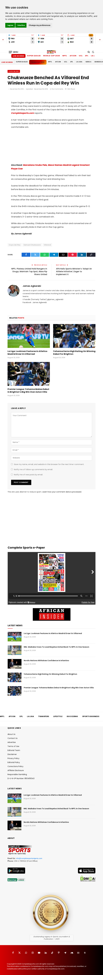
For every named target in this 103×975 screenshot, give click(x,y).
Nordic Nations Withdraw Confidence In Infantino (46, 660)
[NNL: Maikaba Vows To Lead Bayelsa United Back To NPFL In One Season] (14, 650)
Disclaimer (12, 754)
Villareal (47, 245)
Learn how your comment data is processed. (62, 492)
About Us (11, 734)
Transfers (43, 716)
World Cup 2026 (51, 56)
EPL (86, 56)
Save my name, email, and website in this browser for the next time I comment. (49, 464)
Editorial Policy (14, 762)
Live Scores (18, 56)
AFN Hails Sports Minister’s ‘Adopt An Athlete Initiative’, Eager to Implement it (74, 271)
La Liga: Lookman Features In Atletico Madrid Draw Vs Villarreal (27, 352)
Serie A (88, 62)
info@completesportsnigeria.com (29, 858)
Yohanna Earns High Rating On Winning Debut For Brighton (74, 352)
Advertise (12, 742)
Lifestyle (57, 716)
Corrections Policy (15, 766)
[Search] (88, 52)
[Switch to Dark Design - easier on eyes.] (92, 52)
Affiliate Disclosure (16, 770)
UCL (81, 56)
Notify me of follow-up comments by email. (33, 469)
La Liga (94, 56)
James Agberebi (32, 286)
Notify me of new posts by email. (28, 474)
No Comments (57, 89)
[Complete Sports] (51, 52)
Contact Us (12, 738)
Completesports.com (22, 113)
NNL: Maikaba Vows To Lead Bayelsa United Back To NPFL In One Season (56, 647)
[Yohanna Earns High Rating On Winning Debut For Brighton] (74, 336)
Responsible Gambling (17, 774)
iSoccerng (72, 716)
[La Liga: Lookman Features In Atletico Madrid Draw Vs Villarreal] (29, 336)
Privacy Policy (13, 758)
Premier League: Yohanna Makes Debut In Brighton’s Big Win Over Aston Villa (28, 390)
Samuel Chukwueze (32, 245)
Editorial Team (14, 750)
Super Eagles (34, 56)
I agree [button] (10, 25)
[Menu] (13, 52)
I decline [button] (21, 25)
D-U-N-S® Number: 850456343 (21, 778)
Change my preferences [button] (39, 25)
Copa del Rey (14, 71)
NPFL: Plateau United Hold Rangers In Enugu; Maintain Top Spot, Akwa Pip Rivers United (29, 271)
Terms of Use (13, 746)
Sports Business (90, 716)
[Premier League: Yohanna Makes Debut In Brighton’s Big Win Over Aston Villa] (29, 374)
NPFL (64, 56)
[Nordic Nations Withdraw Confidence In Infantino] (14, 664)
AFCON (73, 56)
